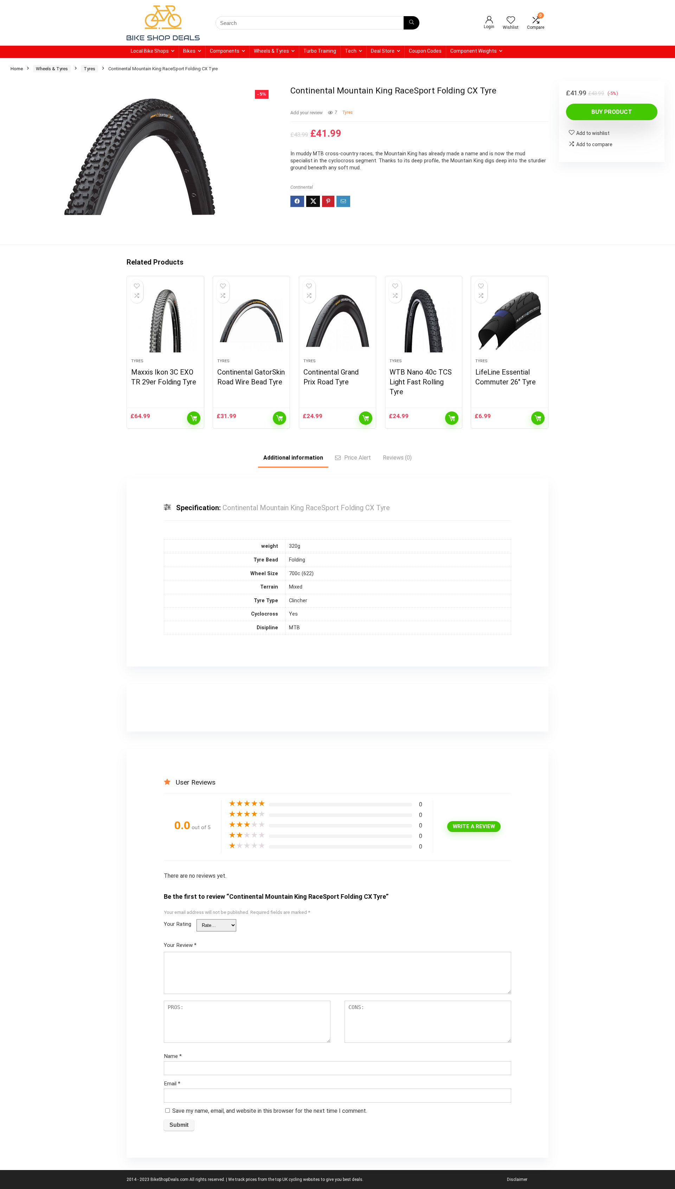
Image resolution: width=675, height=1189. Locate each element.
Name (173, 1056)
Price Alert (357, 457)
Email (172, 1083)
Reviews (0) (397, 457)
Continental (301, 187)
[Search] (411, 23)
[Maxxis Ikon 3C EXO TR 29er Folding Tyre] (165, 320)
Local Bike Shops (150, 51)
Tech (350, 51)
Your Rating (177, 924)
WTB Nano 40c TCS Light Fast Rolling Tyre (421, 382)
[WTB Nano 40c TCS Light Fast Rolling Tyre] (424, 320)
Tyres (89, 68)
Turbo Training (319, 51)
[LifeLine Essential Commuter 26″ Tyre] (509, 320)
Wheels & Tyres (271, 51)
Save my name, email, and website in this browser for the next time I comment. (269, 1110)
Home (17, 68)
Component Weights (473, 51)
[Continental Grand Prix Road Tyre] (337, 320)
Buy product (611, 111)
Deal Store (382, 51)
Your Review (180, 945)
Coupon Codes (425, 51)
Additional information (293, 457)
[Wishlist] (511, 21)
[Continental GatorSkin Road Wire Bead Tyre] (251, 320)
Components (224, 51)
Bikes (189, 51)
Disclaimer (517, 1179)
